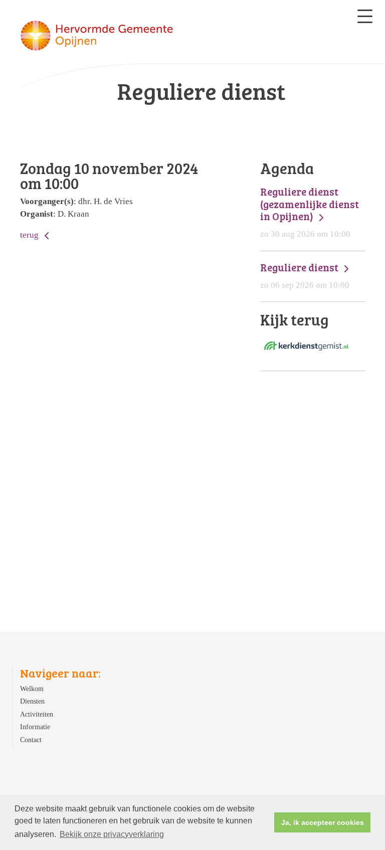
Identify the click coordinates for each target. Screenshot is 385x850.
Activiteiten (36, 714)
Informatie (35, 727)
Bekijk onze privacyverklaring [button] (112, 834)
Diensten (32, 701)
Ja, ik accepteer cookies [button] (322, 822)
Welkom (32, 689)
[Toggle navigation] (364, 16)
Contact (31, 740)
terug (30, 235)
